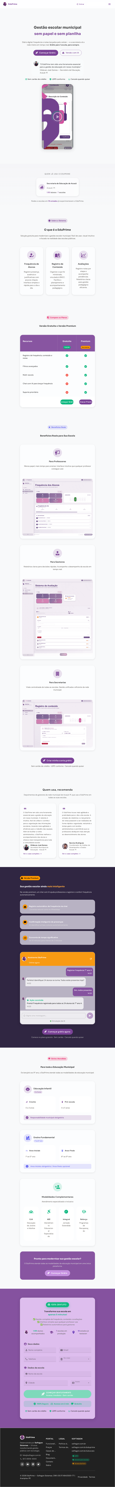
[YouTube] (27, 1464)
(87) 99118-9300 (30, 1459)
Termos (92, 1477)
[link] (51, 1444)
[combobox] (75, 1359)
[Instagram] (22, 1464)
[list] (51, 1454)
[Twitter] (38, 1464)
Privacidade (83, 1477)
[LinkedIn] (33, 1464)
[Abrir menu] (109, 4)
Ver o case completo (31, 854)
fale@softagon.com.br (32, 1455)
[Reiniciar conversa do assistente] (91, 959)
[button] (57, 507)
